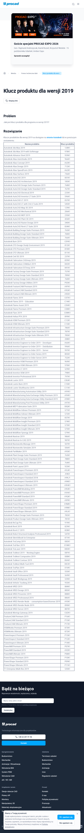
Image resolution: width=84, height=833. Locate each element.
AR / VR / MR (7, 780)
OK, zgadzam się (66, 817)
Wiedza (13, 73)
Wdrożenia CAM (8, 776)
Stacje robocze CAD (9, 791)
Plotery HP (6, 795)
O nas (44, 795)
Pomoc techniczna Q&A (29, 73)
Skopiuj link (13, 101)
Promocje (46, 803)
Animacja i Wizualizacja (11, 764)
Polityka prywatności (50, 799)
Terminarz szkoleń (49, 756)
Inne (44, 772)
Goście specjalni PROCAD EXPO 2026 (36, 43)
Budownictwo (7, 756)
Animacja (45, 768)
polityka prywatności (30, 705)
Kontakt (24, 743)
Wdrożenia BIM (8, 768)
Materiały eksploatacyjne (12, 807)
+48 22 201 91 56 (25, 737)
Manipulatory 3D (8, 803)
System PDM (7, 772)
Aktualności (46, 807)
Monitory (5, 799)
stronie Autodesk (54, 137)
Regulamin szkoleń (49, 776)
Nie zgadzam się (65, 823)
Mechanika (6, 760)
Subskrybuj (8, 710)
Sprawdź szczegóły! (22, 56)
